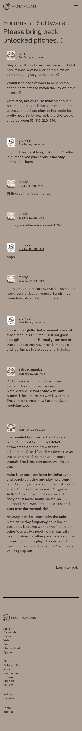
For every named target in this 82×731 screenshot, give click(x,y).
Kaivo (7, 637)
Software (51, 22)
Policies (8, 685)
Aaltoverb (9, 633)
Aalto (6, 629)
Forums (15, 22)
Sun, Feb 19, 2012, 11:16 (31, 186)
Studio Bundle (12, 648)
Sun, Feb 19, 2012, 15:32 (31, 249)
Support (8, 681)
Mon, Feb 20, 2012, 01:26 (32, 323)
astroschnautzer (31, 369)
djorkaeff (25, 140)
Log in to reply (67, 568)
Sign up (8, 712)
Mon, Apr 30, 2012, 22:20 (32, 430)
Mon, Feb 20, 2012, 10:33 (32, 374)
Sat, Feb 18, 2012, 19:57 (31, 58)
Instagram (9, 694)
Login (7, 708)
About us (9, 662)
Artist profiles (12, 666)
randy (23, 182)
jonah (23, 53)
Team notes (10, 673)
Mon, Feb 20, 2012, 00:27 (32, 281)
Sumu (7, 644)
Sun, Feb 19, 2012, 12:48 (31, 218)
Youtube (8, 698)
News (7, 670)
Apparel (8, 652)
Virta (6, 640)
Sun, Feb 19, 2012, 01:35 (31, 145)
